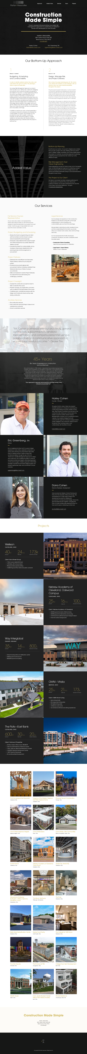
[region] (20, 783)
